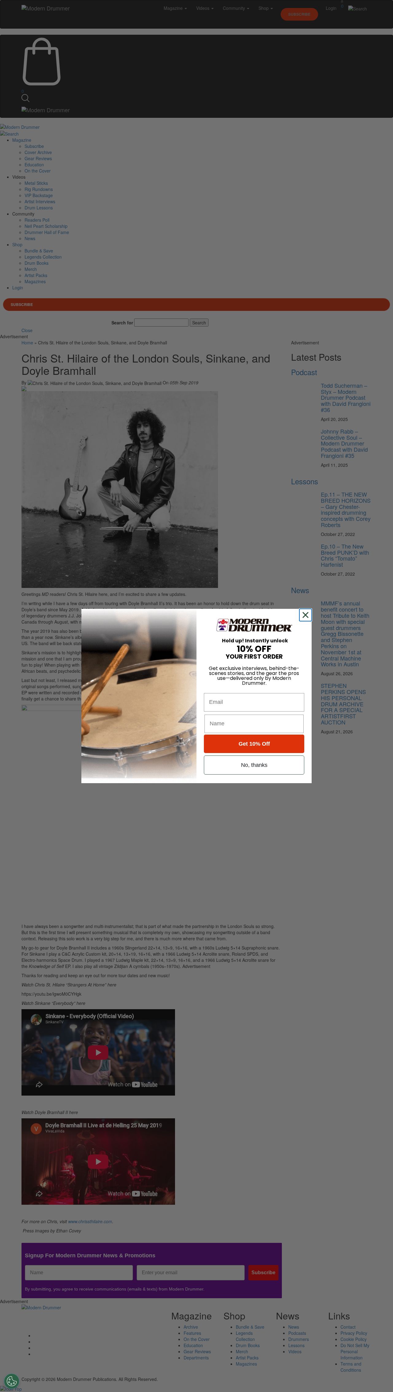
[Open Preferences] (11, 1381)
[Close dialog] (307, 615)
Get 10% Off (254, 744)
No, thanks (254, 765)
